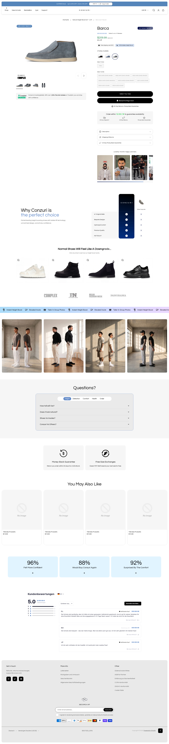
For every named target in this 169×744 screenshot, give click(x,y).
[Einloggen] (158, 10)
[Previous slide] (78, 76)
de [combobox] (61, 594)
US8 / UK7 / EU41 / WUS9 (122, 75)
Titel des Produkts (9, 532)
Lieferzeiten (65, 670)
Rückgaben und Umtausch (70, 674)
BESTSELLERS (87, 730)
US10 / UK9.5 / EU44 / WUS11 (126, 80)
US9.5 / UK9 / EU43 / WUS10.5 (106, 80)
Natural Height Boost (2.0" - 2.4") (82, 20)
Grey (100, 65)
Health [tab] (94, 399)
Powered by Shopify (150, 730)
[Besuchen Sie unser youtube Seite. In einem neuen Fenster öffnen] (21, 679)
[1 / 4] (19, 85)
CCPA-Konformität (121, 682)
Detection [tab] (76, 399)
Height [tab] (67, 399)
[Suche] (154, 10)
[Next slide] (83, 76)
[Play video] (105, 168)
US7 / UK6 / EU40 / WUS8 (105, 75)
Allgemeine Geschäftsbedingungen (73, 682)
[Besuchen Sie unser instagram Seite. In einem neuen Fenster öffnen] (8, 679)
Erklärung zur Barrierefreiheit (125, 678)
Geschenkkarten (66, 678)
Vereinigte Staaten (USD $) (27, 730)
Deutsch (11, 730)
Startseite (66, 20)
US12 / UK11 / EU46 (103, 85)
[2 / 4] (27, 85)
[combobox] (66, 604)
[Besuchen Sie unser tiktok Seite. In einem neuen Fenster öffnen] (15, 679)
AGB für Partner (120, 674)
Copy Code (105, 4)
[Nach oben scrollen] (160, 730)
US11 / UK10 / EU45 (142, 80)
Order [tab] (102, 399)
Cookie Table (119, 690)
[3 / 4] (35, 85)
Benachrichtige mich (126, 101)
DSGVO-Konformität (122, 686)
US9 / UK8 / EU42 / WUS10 (140, 75)
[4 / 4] (43, 85)
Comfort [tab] (86, 399)
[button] (41, 606)
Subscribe (108, 710)
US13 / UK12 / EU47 (117, 85)
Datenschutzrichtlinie (122, 670)
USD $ (144, 10)
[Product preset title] (21, 510)
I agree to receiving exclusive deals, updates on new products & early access (86, 715)
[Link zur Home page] (84, 699)
